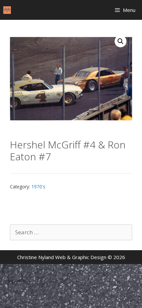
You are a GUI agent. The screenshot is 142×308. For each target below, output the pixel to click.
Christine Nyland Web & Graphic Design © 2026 (71, 257)
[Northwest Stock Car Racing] (7, 10)
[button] (120, 41)
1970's (38, 186)
